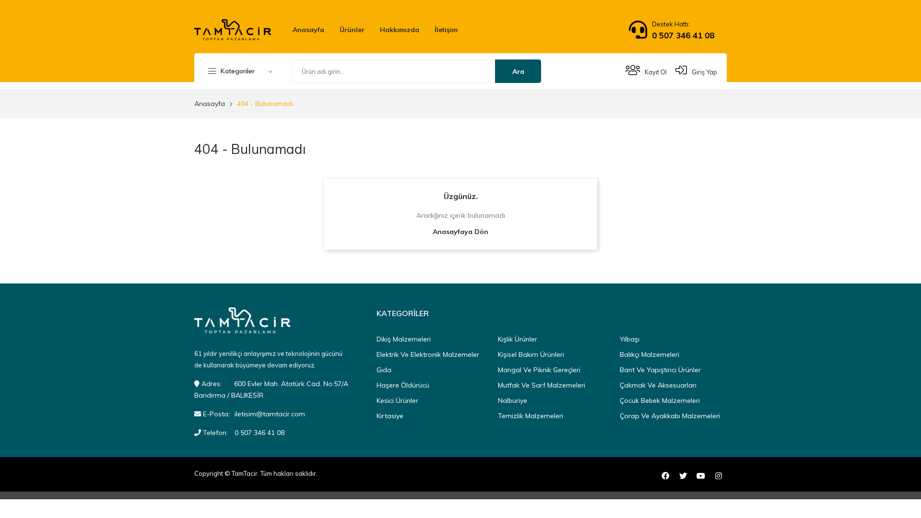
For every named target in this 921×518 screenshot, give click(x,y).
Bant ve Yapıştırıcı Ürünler (660, 369)
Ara (518, 71)
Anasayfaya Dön (460, 231)
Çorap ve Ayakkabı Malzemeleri (670, 416)
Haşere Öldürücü (403, 385)
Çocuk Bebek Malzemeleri (660, 400)
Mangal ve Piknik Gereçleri (539, 369)
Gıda (384, 369)
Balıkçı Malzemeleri (649, 354)
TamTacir (245, 473)
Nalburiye (512, 400)
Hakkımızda (399, 29)
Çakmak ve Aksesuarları (658, 385)
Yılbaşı (629, 339)
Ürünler (352, 29)
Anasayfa (308, 29)
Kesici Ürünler (397, 400)
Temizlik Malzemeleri (530, 416)
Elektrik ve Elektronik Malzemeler (428, 354)
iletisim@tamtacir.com (270, 414)
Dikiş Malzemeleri (404, 339)
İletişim (446, 29)
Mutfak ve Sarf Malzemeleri (541, 385)
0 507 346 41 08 (683, 35)
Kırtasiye (390, 416)
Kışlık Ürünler (517, 339)
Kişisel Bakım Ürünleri (531, 354)
